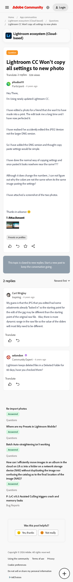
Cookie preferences (17, 564)
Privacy (51, 558)
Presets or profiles (17, 237)
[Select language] (48, 7)
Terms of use (38, 558)
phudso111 (18, 82)
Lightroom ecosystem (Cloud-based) (25, 20)
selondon (17, 355)
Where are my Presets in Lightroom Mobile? (31, 426)
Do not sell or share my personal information (30, 571)
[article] (36, 317)
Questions (54, 20)
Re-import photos (16, 408)
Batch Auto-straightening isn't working (28, 444)
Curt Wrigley (19, 293)
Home (11, 17)
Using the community (18, 558)
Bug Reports (12, 505)
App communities (28, 17)
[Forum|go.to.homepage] (27, 7)
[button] (7, 8)
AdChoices (16, 577)
